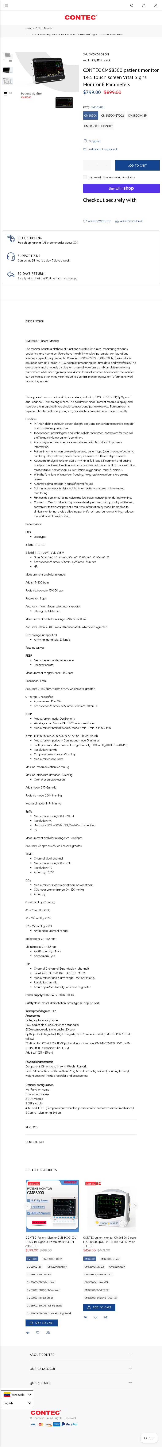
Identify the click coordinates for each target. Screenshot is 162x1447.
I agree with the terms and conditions (111, 177)
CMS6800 (89, 1258)
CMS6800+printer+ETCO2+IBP (100, 1297)
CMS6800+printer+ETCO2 (98, 1274)
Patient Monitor (44, 28)
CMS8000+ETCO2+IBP (39, 1274)
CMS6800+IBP (117, 1266)
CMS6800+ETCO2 (94, 1266)
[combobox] (17, 1394)
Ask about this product (103, 149)
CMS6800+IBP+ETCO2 (96, 1290)
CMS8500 (90, 115)
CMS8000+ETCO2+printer (41, 1282)
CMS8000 (32, 1258)
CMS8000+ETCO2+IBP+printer (43, 1290)
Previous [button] (27, 1206)
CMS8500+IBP (137, 115)
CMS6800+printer (110, 1258)
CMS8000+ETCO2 (52, 1258)
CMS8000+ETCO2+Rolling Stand (44, 1305)
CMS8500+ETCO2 (112, 115)
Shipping (94, 141)
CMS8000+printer (56, 1266)
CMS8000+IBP (34, 1266)
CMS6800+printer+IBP (96, 1282)
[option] (7, 59)
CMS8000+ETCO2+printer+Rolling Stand (49, 1313)
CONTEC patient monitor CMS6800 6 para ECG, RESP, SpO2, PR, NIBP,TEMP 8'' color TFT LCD (109, 1241)
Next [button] (135, 1206)
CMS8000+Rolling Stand (40, 1297)
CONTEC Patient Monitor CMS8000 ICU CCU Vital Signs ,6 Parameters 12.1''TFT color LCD (51, 1241)
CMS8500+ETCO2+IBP (98, 126)
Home (29, 28)
